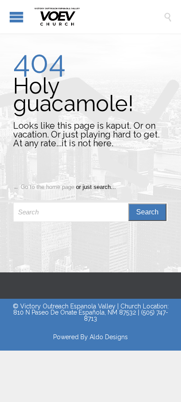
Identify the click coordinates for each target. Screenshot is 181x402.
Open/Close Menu (16, 17)
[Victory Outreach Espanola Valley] (97, 16)
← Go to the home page (43, 187)
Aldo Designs (109, 336)
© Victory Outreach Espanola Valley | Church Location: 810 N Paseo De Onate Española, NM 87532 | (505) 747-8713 (91, 312)
